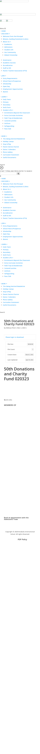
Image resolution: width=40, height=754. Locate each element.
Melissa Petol (11, 328)
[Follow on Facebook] (16, 546)
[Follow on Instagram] (24, 546)
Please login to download (15, 337)
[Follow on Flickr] (20, 546)
